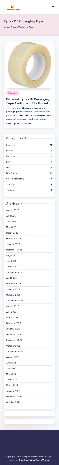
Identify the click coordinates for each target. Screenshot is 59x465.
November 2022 (14, 340)
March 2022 (12, 385)
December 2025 (14, 249)
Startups (10, 184)
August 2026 (12, 210)
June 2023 (11, 311)
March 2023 (12, 317)
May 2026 (11, 227)
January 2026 (13, 244)
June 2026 (11, 221)
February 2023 (13, 323)
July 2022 (11, 362)
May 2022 (11, 374)
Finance (10, 150)
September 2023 (14, 300)
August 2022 (12, 357)
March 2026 (12, 232)
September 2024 (14, 272)
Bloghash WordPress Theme (34, 460)
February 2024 (13, 283)
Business (13, 93)
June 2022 (11, 368)
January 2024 (13, 289)
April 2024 (11, 278)
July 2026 (11, 216)
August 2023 (12, 306)
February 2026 (13, 238)
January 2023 (13, 328)
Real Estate (11, 173)
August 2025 (12, 255)
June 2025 (11, 261)
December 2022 (14, 334)
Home (6, 27)
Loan (8, 167)
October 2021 (13, 402)
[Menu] (53, 7)
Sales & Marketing (15, 178)
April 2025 (11, 266)
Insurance (11, 156)
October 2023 (13, 295)
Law (8, 161)
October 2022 (13, 345)
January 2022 (13, 391)
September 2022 (14, 351)
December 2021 (14, 396)
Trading (10, 190)
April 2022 (11, 379)
